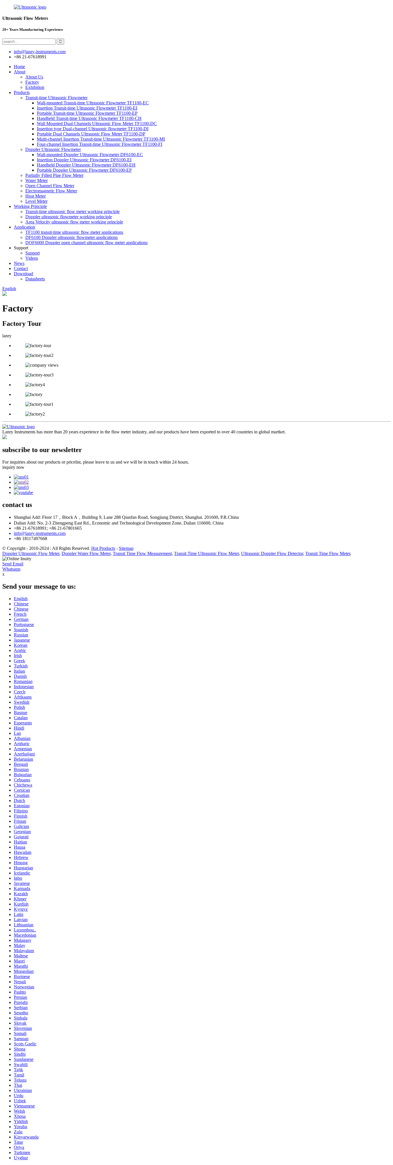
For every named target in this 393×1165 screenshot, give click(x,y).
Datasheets (35, 278)
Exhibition (34, 87)
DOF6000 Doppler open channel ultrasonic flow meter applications (86, 242)
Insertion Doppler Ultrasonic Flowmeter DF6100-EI (84, 159)
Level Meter (36, 201)
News (19, 263)
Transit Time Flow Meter (327, 553)
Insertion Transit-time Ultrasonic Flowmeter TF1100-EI (87, 108)
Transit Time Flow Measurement (142, 553)
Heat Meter (35, 196)
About (19, 71)
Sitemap (126, 548)
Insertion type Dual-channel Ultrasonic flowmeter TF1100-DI (92, 128)
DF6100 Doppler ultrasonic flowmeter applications (71, 237)
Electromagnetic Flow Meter (51, 190)
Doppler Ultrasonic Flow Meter (30, 553)
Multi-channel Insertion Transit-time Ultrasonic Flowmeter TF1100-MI (101, 139)
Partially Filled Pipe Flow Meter (54, 175)
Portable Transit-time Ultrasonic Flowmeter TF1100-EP (87, 113)
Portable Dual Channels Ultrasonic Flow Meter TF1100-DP (91, 133)
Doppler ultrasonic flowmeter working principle (68, 216)
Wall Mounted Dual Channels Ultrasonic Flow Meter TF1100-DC (97, 123)
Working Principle (30, 206)
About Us (34, 76)
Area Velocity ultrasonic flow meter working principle (74, 221)
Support (32, 252)
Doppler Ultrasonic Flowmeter (53, 149)
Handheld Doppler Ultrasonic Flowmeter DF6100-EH (86, 164)
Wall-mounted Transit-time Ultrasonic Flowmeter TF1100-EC (93, 102)
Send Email (12, 563)
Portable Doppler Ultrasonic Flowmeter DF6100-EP (84, 170)
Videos (31, 258)
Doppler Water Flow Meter (86, 553)
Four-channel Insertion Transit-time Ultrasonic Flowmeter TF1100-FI (99, 144)
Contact (21, 268)
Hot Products (103, 548)
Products (22, 92)
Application (24, 227)
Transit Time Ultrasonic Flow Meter (206, 553)
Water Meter (36, 180)
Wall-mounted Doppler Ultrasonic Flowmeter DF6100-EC (90, 154)
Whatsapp (11, 569)
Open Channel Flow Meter (49, 185)
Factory (32, 82)
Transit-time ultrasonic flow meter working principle (72, 211)
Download (23, 273)
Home (19, 66)
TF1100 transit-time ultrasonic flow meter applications (74, 232)
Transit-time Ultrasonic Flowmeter (56, 97)
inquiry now (13, 467)
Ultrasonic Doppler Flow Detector (272, 553)
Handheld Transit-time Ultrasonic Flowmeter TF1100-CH (89, 118)
